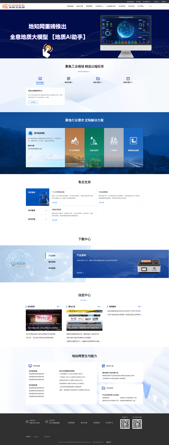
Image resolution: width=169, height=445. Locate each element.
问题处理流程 (56, 209)
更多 (58, 306)
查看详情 (79, 273)
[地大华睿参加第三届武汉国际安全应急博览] (44, 320)
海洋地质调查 (39, 133)
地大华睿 (36, 436)
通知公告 (71, 307)
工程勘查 (113, 150)
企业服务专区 (111, 6)
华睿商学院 (47, 436)
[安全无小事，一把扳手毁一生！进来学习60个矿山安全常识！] (84, 320)
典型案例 (89, 6)
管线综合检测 (133, 150)
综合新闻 (31, 307)
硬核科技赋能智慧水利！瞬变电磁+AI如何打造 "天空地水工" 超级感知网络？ (93, 334)
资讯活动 (131, 6)
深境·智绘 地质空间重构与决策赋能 (79, 337)
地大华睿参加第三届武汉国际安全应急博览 (41, 334)
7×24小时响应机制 (58, 192)
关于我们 (141, 6)
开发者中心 (99, 6)
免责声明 (108, 442)
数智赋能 (70, 6)
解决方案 (80, 6)
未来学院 (122, 6)
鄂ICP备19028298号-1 (98, 442)
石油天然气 (94, 150)
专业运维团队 (103, 192)
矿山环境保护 (74, 150)
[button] (82, 55)
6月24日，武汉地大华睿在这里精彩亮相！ (40, 337)
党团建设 (112, 307)
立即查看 (33, 102)
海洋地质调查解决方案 (35, 148)
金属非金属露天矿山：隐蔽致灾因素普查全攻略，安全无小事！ (88, 341)
